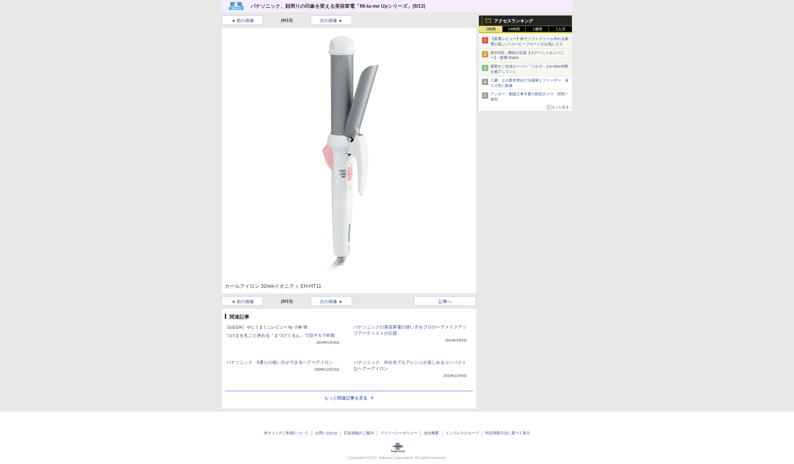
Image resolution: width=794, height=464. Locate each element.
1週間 (537, 29)
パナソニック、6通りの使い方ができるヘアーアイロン (279, 362)
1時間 (491, 29)
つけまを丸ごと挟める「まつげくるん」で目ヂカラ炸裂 (280, 335)
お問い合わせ (326, 433)
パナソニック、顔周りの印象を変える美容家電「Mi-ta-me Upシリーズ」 (332, 6)
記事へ (445, 301)
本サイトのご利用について (286, 433)
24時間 (514, 29)
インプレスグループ (462, 433)
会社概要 (431, 433)
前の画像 (245, 20)
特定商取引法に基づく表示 (507, 433)
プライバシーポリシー (398, 433)
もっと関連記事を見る (346, 397)
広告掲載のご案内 (359, 433)
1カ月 (560, 29)
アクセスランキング (513, 20)
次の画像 (328, 20)
